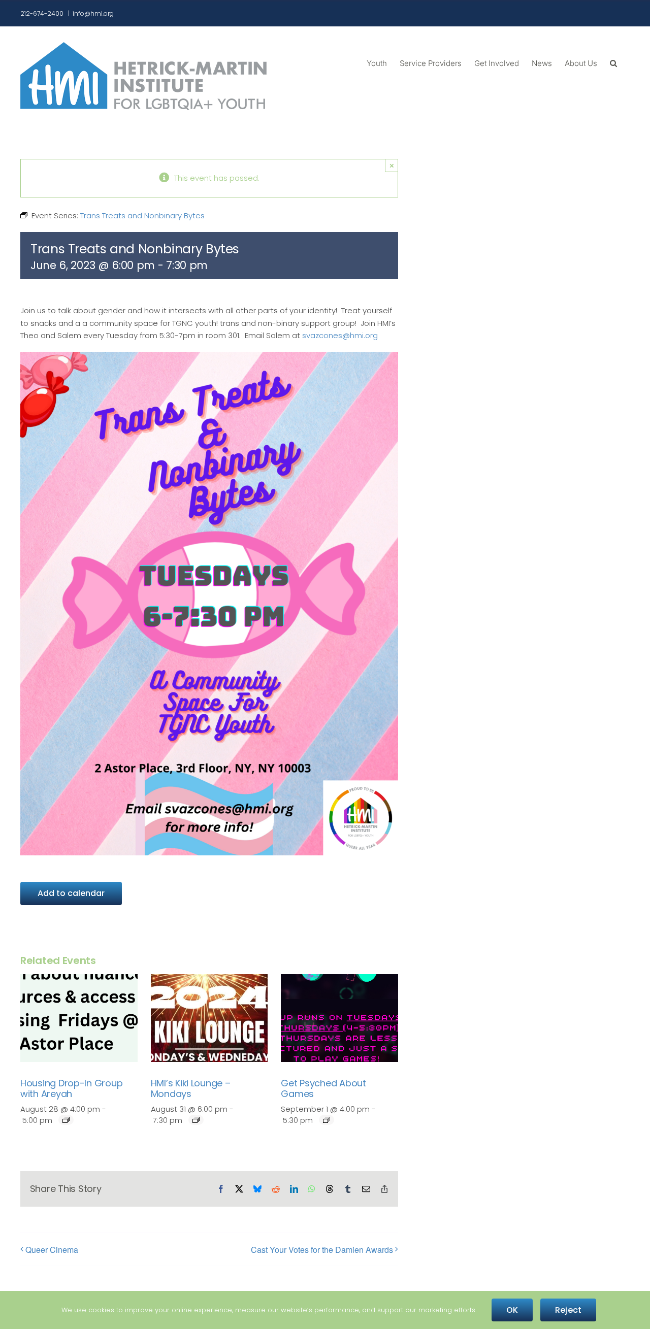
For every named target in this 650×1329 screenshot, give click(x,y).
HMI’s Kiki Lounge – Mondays (191, 1089)
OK (512, 1310)
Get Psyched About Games (323, 1089)
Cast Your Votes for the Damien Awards (322, 1249)
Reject (568, 1310)
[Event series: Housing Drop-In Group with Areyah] (66, 1120)
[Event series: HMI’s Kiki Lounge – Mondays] (196, 1120)
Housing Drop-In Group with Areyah (71, 1089)
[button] (613, 62)
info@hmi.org (93, 13)
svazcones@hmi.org (340, 335)
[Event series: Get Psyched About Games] (326, 1120)
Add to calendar (71, 893)
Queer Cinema (51, 1249)
